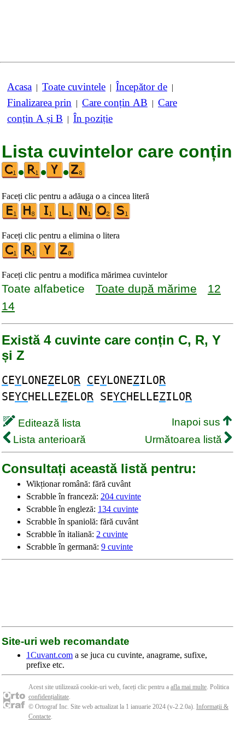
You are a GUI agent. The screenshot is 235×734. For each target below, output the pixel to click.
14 (8, 306)
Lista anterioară (48, 439)
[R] (29, 256)
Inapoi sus (197, 422)
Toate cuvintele (73, 86)
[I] (48, 217)
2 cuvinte (112, 534)
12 (214, 288)
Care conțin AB (115, 102)
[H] (29, 217)
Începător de (141, 86)
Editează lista (48, 423)
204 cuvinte (121, 496)
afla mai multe (189, 687)
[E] (11, 217)
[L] (66, 217)
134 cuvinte (118, 509)
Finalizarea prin (39, 102)
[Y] (48, 256)
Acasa (19, 86)
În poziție (93, 118)
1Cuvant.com (49, 655)
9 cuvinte (117, 546)
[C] (11, 256)
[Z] (66, 256)
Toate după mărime (146, 288)
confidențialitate (48, 697)
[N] (85, 217)
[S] (122, 217)
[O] (104, 217)
